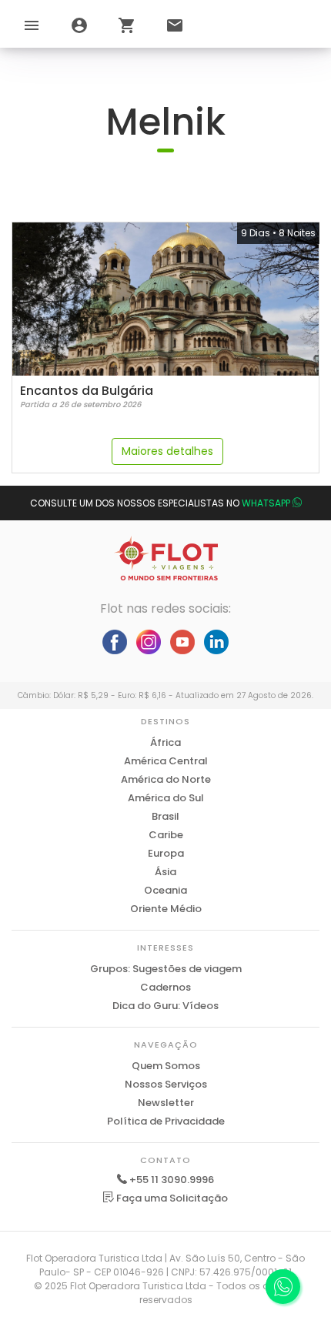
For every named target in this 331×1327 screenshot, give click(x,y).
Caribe (166, 834)
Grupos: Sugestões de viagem (166, 968)
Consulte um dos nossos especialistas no (160, 503)
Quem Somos (166, 1065)
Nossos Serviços (166, 1084)
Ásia (165, 871)
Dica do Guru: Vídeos (165, 1005)
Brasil (165, 816)
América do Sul (166, 798)
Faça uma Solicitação (171, 1198)
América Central (166, 761)
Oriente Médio (166, 908)
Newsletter (166, 1102)
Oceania (165, 890)
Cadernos (165, 987)
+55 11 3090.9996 (171, 1179)
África (165, 742)
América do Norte (166, 779)
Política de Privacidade (166, 1121)
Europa (166, 853)
